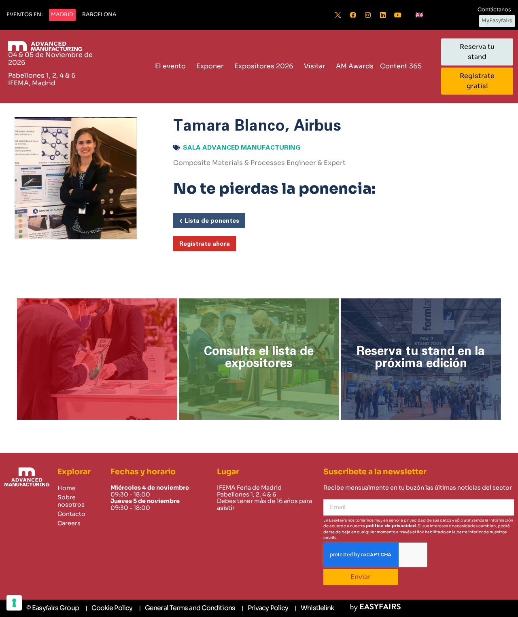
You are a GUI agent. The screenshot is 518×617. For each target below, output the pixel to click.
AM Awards (355, 66)
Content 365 (401, 66)
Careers (69, 523)
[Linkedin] (382, 14)
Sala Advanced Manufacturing (242, 147)
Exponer (210, 66)
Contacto (71, 514)
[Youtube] (397, 14)
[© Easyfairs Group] (52, 608)
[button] (24, 15)
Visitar (314, 66)
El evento (170, 66)
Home (66, 488)
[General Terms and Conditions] (187, 608)
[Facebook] (352, 14)
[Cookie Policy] (108, 608)
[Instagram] (367, 14)
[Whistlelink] (314, 608)
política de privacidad (391, 526)
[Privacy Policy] (265, 608)
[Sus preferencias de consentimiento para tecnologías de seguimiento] (14, 603)
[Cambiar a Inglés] (419, 15)
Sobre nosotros (71, 501)
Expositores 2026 (263, 66)
